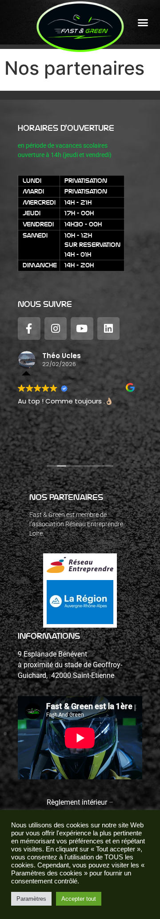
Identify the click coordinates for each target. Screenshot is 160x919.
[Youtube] (82, 328)
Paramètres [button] (31, 898)
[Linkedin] (108, 328)
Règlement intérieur (77, 802)
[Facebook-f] (29, 328)
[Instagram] (55, 328)
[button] (143, 22)
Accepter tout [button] (78, 898)
